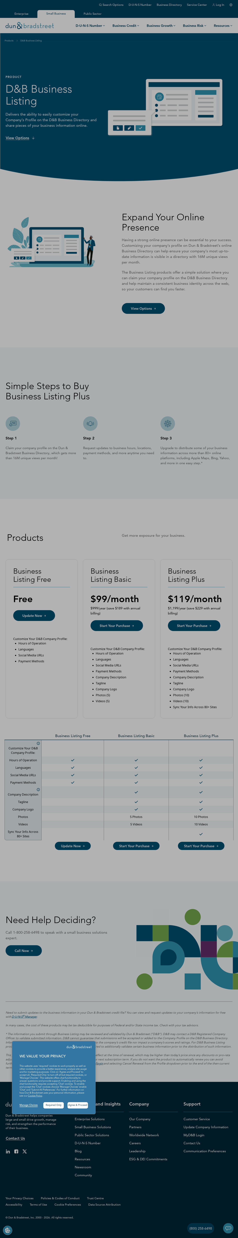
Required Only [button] (54, 1105)
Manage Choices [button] (29, 1105)
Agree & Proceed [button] (77, 1105)
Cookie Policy (35, 1096)
